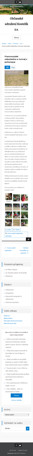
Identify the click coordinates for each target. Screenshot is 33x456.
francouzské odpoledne (15, 233)
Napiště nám (22, 450)
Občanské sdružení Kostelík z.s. (16, 24)
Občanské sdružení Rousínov (13, 321)
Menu (16, 38)
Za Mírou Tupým (11, 269)
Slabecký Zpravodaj (10, 323)
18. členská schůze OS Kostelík (16, 273)
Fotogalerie (9, 293)
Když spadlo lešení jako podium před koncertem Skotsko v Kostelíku (17, 377)
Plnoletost (9, 276)
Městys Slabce (8, 318)
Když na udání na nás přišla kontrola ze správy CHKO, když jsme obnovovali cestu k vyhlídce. (17, 362)
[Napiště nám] (20, 2)
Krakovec (7, 316)
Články (17, 230)
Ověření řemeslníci (12, 302)
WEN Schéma (20, 453)
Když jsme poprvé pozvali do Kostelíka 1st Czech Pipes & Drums (16, 353)
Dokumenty (10, 290)
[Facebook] (16, 2)
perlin (9, 230)
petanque (9, 236)
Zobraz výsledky (16, 400)
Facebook (12, 450)
